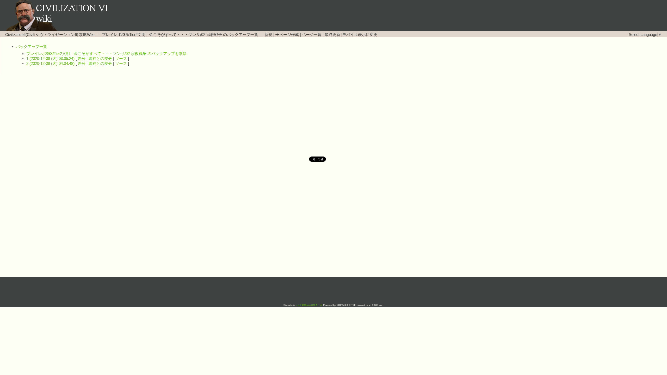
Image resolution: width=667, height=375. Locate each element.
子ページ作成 (287, 35)
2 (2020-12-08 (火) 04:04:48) (50, 63)
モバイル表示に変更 (360, 35)
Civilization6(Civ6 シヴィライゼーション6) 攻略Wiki (49, 35)
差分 (81, 59)
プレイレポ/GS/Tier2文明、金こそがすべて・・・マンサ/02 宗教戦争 (162, 35)
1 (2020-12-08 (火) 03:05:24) (50, 59)
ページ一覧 (312, 35)
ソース (121, 59)
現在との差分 (100, 59)
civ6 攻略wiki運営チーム (310, 305)
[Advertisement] (289, 115)
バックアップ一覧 (31, 47)
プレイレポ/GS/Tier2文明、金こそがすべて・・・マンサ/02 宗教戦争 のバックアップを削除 (106, 54)
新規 (268, 35)
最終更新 (332, 35)
